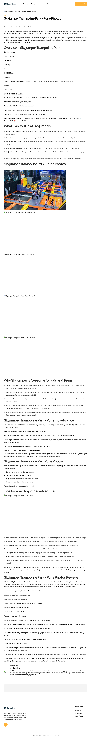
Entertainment (8, 15)
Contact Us (78, 713)
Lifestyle (33, 4)
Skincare (49, 4)
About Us (78, 710)
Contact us (81, 4)
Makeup (41, 4)
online (33, 658)
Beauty (25, 4)
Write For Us (79, 716)
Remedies (58, 4)
